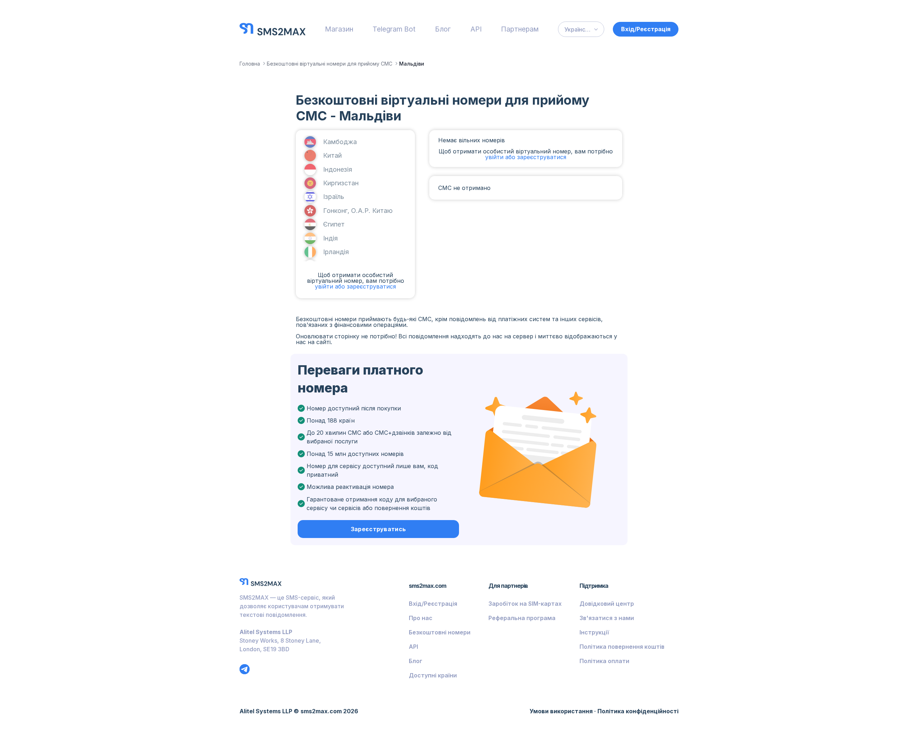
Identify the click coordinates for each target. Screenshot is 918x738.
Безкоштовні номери (439, 632)
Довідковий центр (606, 603)
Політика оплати (604, 661)
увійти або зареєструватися (355, 286)
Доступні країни (433, 675)
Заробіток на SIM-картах (525, 603)
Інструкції (594, 632)
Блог (443, 29)
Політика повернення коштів (621, 646)
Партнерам (520, 29)
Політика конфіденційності (637, 711)
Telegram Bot (394, 29)
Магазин (339, 29)
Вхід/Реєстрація (646, 29)
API (476, 29)
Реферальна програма (521, 618)
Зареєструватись (378, 529)
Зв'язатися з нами (606, 618)
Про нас (420, 618)
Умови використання (561, 711)
